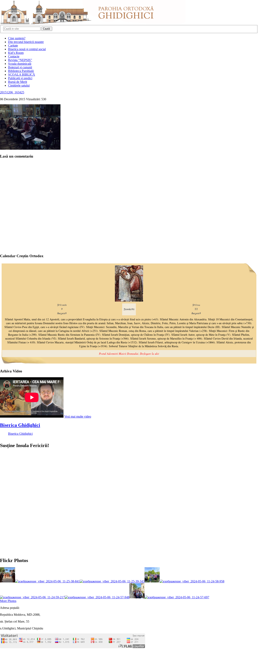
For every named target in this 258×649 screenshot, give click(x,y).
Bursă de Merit (17, 82)
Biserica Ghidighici (20, 425)
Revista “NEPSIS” (20, 60)
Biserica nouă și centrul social (27, 49)
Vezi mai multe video (77, 416)
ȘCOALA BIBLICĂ (21, 74)
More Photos (8, 601)
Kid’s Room (16, 52)
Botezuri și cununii (20, 67)
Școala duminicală (19, 63)
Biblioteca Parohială (21, 71)
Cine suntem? (16, 38)
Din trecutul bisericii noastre (26, 42)
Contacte (13, 56)
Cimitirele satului (19, 85)
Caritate (13, 45)
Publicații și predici (20, 78)
